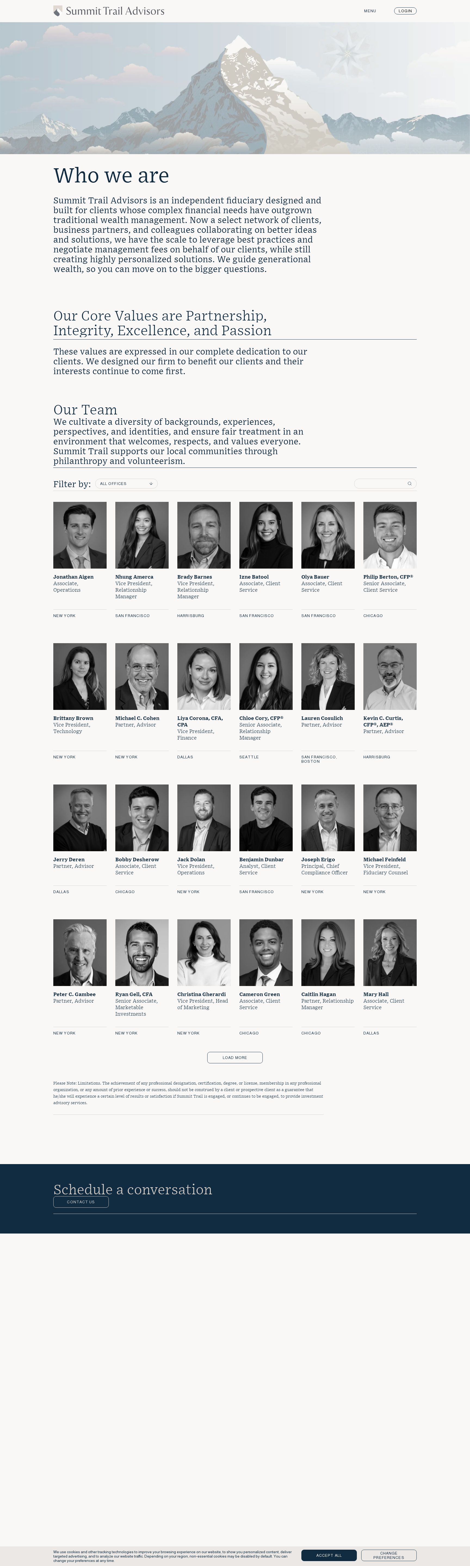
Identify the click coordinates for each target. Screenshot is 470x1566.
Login (405, 11)
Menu (370, 11)
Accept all (329, 1555)
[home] (108, 14)
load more (235, 1057)
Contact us (81, 1202)
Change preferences (388, 1555)
